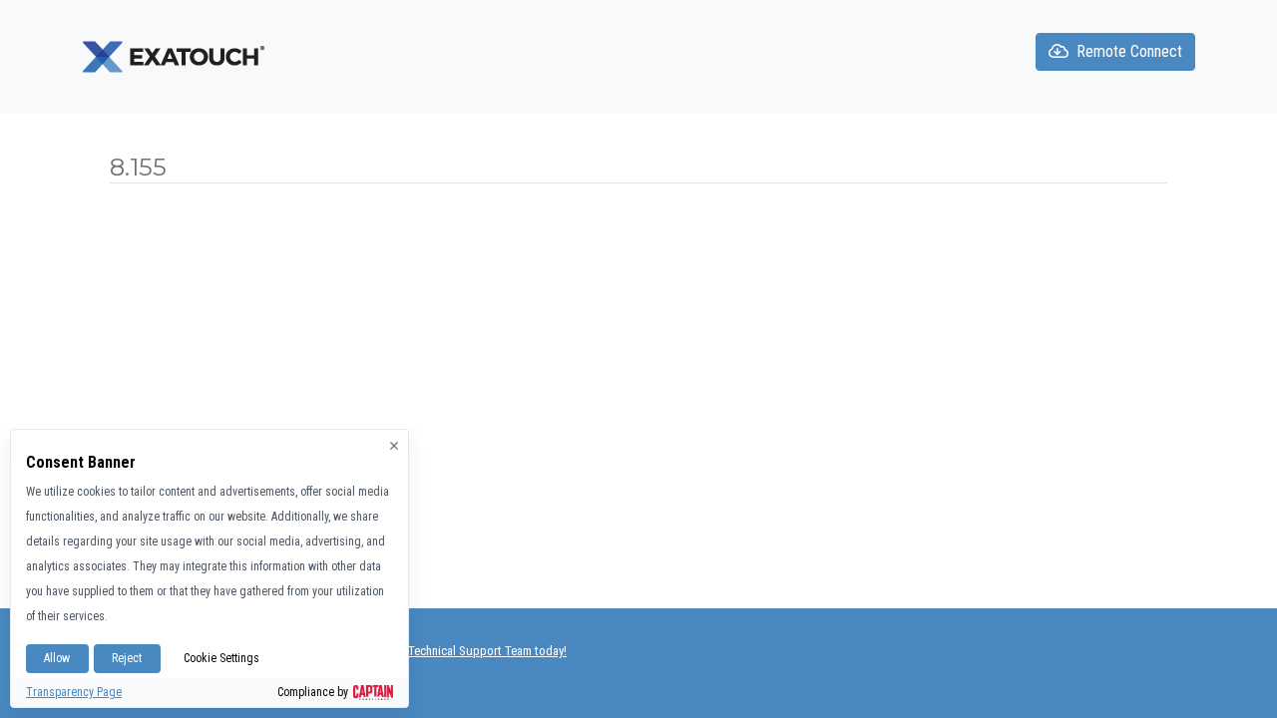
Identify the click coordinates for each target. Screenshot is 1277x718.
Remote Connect (1129, 51)
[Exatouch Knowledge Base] (175, 56)
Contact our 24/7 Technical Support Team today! (442, 650)
